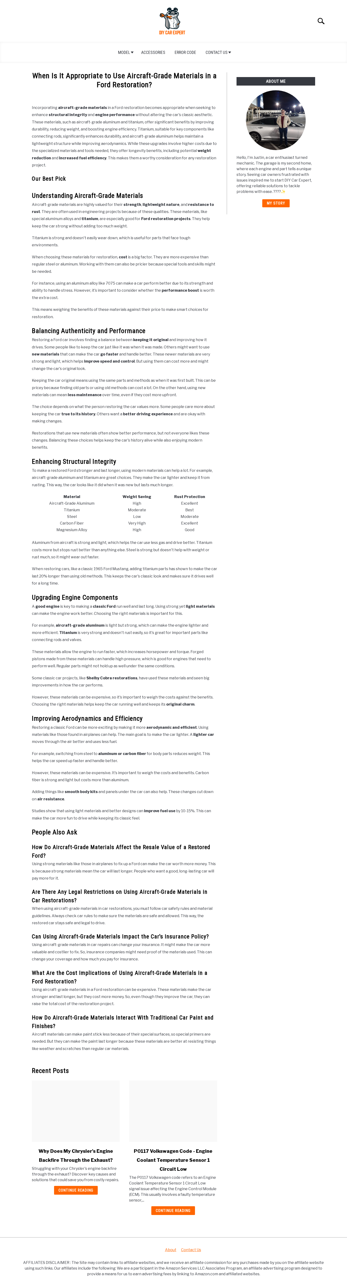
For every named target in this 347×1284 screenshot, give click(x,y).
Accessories (153, 52)
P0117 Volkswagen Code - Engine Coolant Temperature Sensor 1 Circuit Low (173, 1160)
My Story (276, 203)
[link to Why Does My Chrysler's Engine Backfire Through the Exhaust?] (76, 1111)
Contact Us (217, 52)
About (170, 1250)
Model (124, 52)
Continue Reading (76, 1190)
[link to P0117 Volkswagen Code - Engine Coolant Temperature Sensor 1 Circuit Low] (173, 1111)
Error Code (185, 52)
